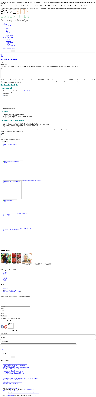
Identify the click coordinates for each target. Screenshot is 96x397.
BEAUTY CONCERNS (8, 37)
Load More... (3, 349)
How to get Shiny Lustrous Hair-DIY (27, 159)
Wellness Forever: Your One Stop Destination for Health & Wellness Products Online (20, 378)
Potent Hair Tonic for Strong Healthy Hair (30, 198)
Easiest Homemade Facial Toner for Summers (32, 180)
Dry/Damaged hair (9, 42)
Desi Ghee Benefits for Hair (13, 388)
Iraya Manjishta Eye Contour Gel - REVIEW (12, 382)
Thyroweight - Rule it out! (8, 380)
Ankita (4, 390)
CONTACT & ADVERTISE (9, 47)
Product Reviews (9, 32)
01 (1, 54)
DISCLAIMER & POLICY (9, 48)
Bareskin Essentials (10, 395)
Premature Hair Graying (11, 45)
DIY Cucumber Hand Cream (10, 290)
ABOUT (5, 24)
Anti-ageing (8, 39)
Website (2, 313)
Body (7, 30)
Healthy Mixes (9, 36)
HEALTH (5, 34)
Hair (7, 29)
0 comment (5, 288)
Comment (3, 306)
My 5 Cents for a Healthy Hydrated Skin (11, 291)
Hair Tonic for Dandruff (9, 59)
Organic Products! (7, 25)
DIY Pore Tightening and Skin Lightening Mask (35, 391)
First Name (3, 337)
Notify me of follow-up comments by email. (11, 318)
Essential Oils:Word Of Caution (23, 213)
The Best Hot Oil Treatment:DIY (24, 228)
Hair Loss (8, 44)
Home (4, 23)
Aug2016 (2, 56)
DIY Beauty (11, 62)
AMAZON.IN (27, 90)
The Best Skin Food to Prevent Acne (10, 383)
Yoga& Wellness (9, 35)
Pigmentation (8, 41)
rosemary (87, 79)
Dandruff (8, 43)
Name (2, 308)
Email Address (4, 333)
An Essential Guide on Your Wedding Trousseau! (13, 379)
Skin (7, 28)
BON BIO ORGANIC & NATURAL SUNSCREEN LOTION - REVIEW (23, 393)
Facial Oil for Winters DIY (29, 389)
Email (2, 310)
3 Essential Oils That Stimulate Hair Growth (31, 247)
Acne (7, 38)
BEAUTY (5, 26)
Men (7, 31)
